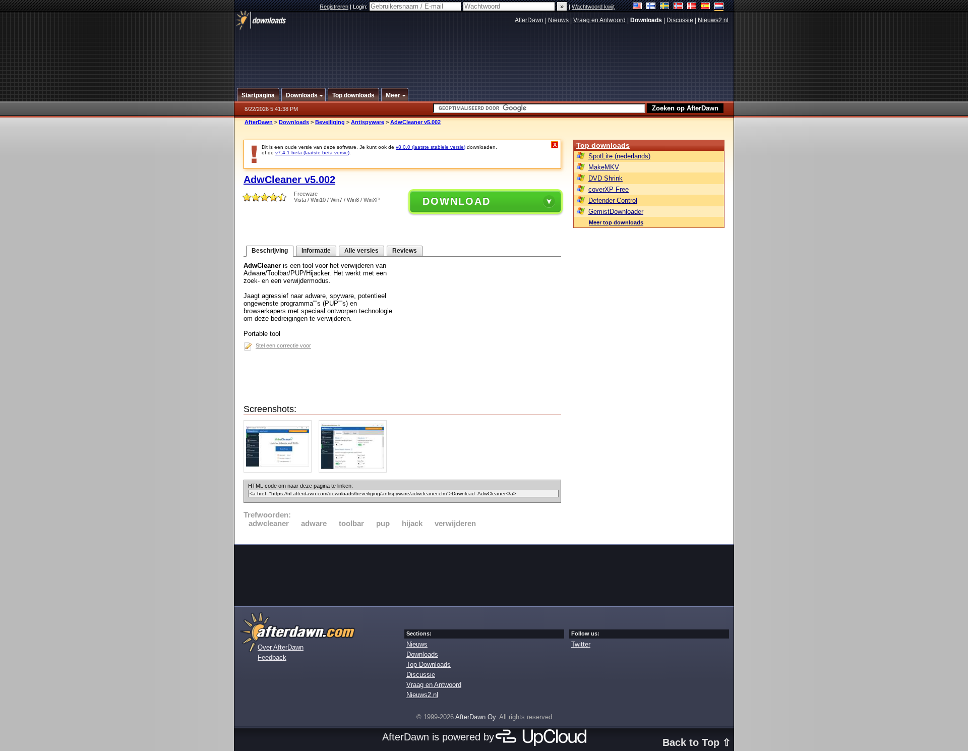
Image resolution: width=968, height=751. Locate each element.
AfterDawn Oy (475, 717)
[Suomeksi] (651, 7)
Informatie (316, 250)
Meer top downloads (616, 222)
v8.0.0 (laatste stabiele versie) (430, 147)
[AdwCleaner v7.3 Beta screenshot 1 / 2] (280, 470)
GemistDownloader (615, 211)
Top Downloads (428, 664)
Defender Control (612, 200)
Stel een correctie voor (283, 345)
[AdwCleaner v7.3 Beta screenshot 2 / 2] (355, 470)
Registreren (334, 7)
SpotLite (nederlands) (619, 156)
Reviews (404, 250)
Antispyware (367, 122)
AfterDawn (529, 20)
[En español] (705, 7)
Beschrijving (270, 250)
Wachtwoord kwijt (593, 7)
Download (456, 201)
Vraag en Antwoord (599, 20)
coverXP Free (608, 189)
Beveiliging (330, 122)
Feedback (272, 657)
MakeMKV (603, 167)
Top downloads (603, 145)
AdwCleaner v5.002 (415, 122)
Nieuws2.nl (713, 20)
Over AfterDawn (281, 647)
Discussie (680, 20)
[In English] (637, 7)
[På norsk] (678, 7)
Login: (361, 7)
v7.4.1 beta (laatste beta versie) (312, 152)
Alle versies (361, 250)
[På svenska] (665, 7)
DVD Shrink (605, 178)
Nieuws (558, 20)
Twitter (580, 644)
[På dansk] (692, 7)
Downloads (294, 122)
